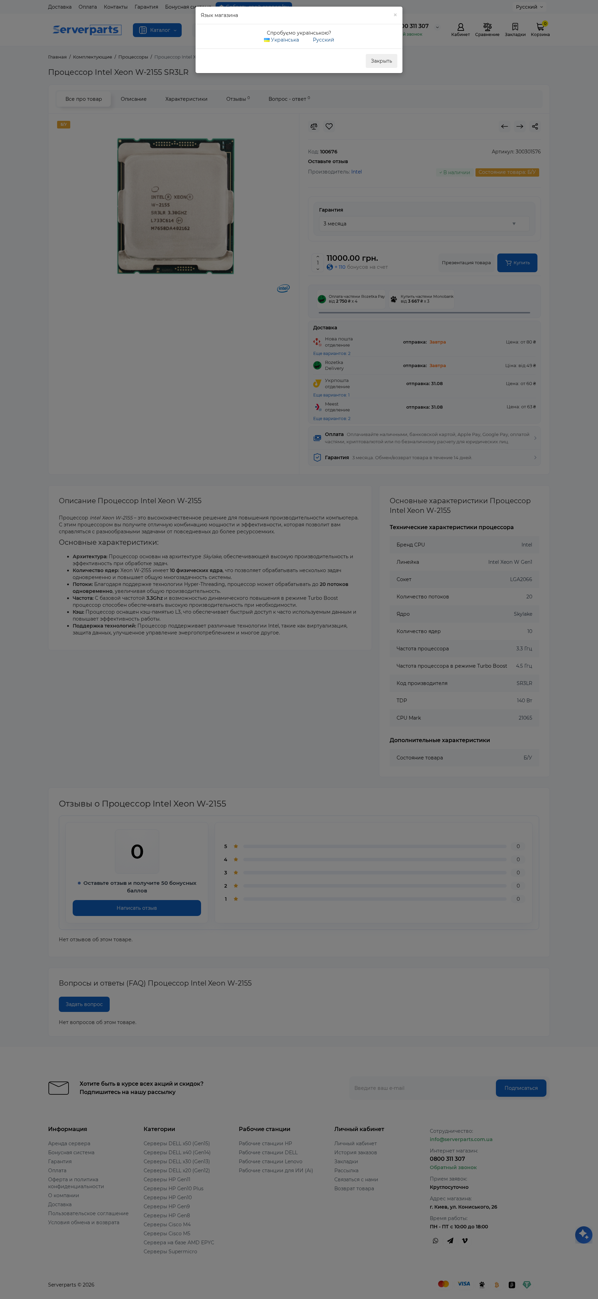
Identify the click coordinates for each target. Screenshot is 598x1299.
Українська (284, 40)
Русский (322, 40)
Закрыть (381, 61)
